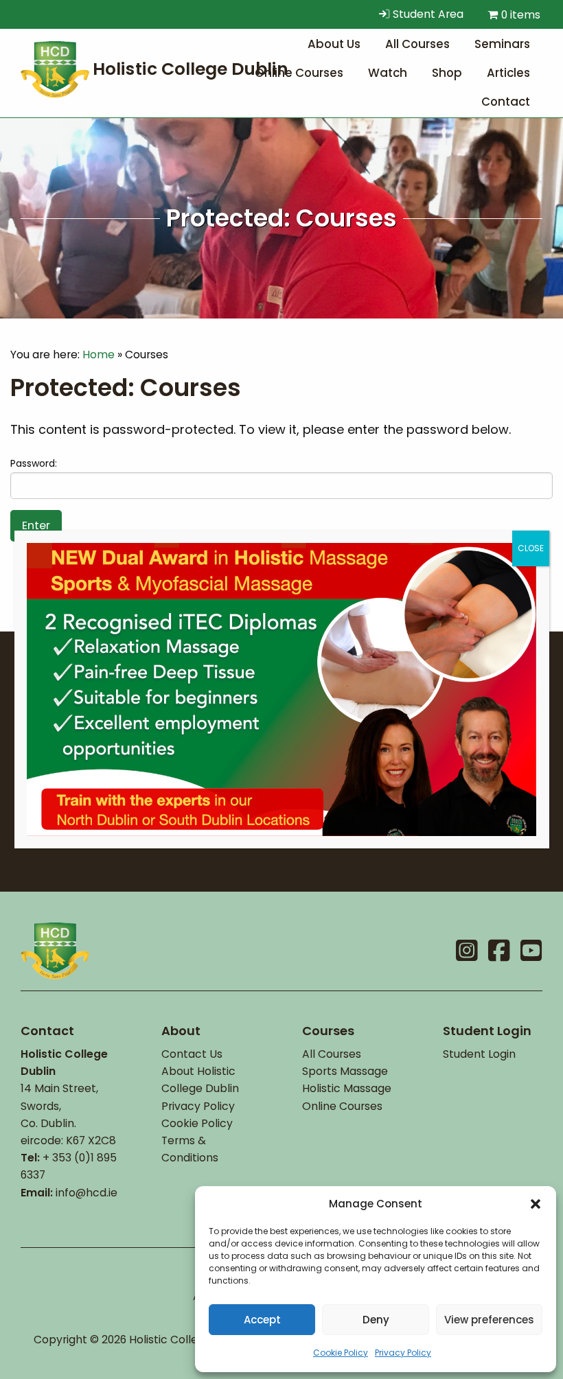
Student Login (479, 1054)
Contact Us (191, 1054)
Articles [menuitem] (508, 73)
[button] (535, 1204)
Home (98, 354)
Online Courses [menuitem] (299, 73)
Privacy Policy (403, 1352)
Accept (262, 1319)
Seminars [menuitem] (502, 44)
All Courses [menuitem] (417, 44)
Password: (33, 463)
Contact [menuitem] (505, 101)
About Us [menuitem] (334, 44)
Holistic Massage (346, 1088)
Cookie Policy (340, 1352)
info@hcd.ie (86, 1193)
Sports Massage (345, 1071)
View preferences (489, 1319)
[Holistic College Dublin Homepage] (158, 68)
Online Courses (342, 1106)
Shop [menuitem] (447, 73)
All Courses (331, 1054)
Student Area (426, 14)
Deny (376, 1319)
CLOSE (531, 548)
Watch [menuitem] (387, 73)
